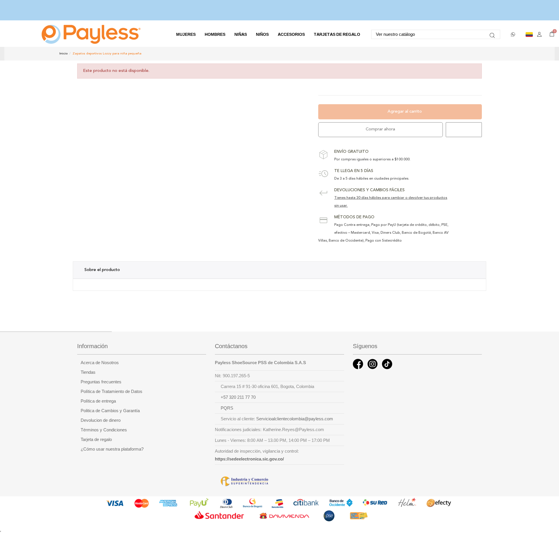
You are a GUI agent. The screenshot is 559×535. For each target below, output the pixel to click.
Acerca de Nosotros (100, 362)
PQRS (227, 408)
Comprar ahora (380, 129)
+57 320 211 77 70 (238, 397)
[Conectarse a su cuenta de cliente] (539, 34)
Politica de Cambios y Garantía (110, 410)
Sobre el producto (102, 270)
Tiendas (88, 372)
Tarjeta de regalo (96, 439)
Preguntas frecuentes (101, 382)
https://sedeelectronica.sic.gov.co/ (249, 459)
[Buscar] (492, 34)
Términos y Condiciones (104, 430)
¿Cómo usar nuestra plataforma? (112, 449)
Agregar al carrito (405, 111)
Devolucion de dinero (101, 420)
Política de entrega (98, 401)
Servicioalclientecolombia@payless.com (294, 418)
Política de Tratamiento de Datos (111, 391)
